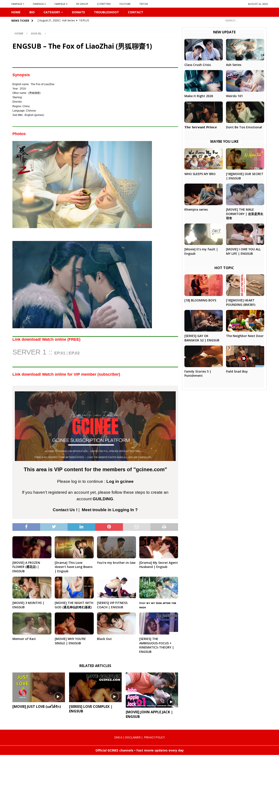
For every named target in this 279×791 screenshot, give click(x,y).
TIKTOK (143, 3)
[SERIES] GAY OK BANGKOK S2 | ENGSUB (201, 338)
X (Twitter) (104, 3)
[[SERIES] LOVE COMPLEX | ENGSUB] (95, 687)
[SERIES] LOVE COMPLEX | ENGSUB (90, 709)
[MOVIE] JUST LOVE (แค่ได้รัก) (36, 706)
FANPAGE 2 (39, 3)
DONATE (78, 12)
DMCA (118, 737)
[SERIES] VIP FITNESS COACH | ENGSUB (112, 605)
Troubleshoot (106, 12)
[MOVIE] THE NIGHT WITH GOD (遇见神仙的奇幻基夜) (74, 605)
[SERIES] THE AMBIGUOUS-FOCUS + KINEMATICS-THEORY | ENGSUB (156, 645)
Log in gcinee (120, 481)
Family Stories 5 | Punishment (197, 373)
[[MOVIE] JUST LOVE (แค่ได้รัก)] (38, 687)
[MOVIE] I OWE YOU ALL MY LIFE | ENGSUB (243, 251)
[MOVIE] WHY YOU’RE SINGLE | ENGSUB (70, 641)
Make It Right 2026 (198, 96)
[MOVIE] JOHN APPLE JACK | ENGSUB (149, 714)
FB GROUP (82, 3)
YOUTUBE (125, 3)
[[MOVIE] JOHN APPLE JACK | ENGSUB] (152, 690)
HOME (15, 12)
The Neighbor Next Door (245, 336)
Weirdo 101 (234, 96)
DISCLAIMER (133, 737)
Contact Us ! (65, 509)
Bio (32, 12)
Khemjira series (196, 209)
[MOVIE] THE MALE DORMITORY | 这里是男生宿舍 (244, 213)
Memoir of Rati (24, 639)
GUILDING (103, 499)
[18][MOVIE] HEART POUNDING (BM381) (240, 302)
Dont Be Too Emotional (244, 127)
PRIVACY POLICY (154, 737)
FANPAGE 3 (60, 3)
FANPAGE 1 (17, 3)
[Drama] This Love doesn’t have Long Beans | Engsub (73, 567)
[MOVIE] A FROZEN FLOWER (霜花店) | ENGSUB (26, 567)
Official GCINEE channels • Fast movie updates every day (139, 750)
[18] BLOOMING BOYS (200, 300)
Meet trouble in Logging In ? (110, 509)
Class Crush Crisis (197, 65)
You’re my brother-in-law (116, 563)
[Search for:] (245, 20)
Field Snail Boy (237, 371)
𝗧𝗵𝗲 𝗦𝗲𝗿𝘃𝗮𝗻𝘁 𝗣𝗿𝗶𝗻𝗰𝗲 (200, 127)
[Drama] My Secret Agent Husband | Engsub (158, 565)
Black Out (104, 639)
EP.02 (74, 353)
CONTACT (135, 12)
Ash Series (233, 65)
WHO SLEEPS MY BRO (200, 174)
